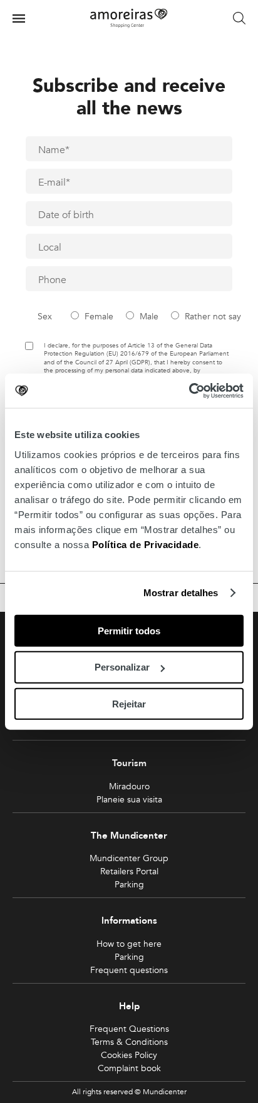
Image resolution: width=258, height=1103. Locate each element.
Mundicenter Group (129, 858)
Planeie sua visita (129, 800)
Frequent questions (129, 970)
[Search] (239, 18)
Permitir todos (129, 630)
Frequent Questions (129, 1029)
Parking (129, 885)
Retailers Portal (129, 871)
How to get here (129, 944)
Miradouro (129, 786)
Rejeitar (129, 704)
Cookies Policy (129, 1055)
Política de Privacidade (145, 544)
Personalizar (122, 667)
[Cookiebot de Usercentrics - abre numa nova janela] (189, 390)
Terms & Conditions (129, 1042)
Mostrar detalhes (181, 592)
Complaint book (129, 1068)
